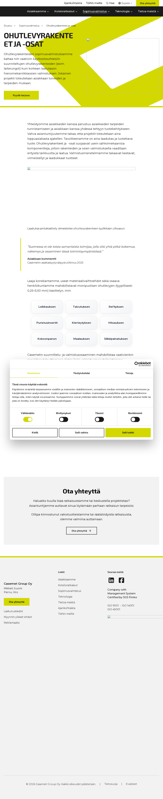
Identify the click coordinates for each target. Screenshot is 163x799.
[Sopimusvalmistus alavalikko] (108, 11)
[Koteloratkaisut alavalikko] (76, 11)
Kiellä (35, 432)
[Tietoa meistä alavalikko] (158, 11)
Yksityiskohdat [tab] (81, 373)
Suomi (125, 3)
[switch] (63, 419)
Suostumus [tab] (33, 373)
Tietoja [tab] (129, 373)
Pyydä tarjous (21, 95)
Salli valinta (81, 432)
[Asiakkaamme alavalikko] (48, 11)
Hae (111, 3)
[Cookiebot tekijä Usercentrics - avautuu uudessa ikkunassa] (137, 364)
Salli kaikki (128, 432)
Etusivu (8, 25)
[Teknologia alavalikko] (131, 11)
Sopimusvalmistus (29, 25)
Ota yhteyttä (147, 3)
